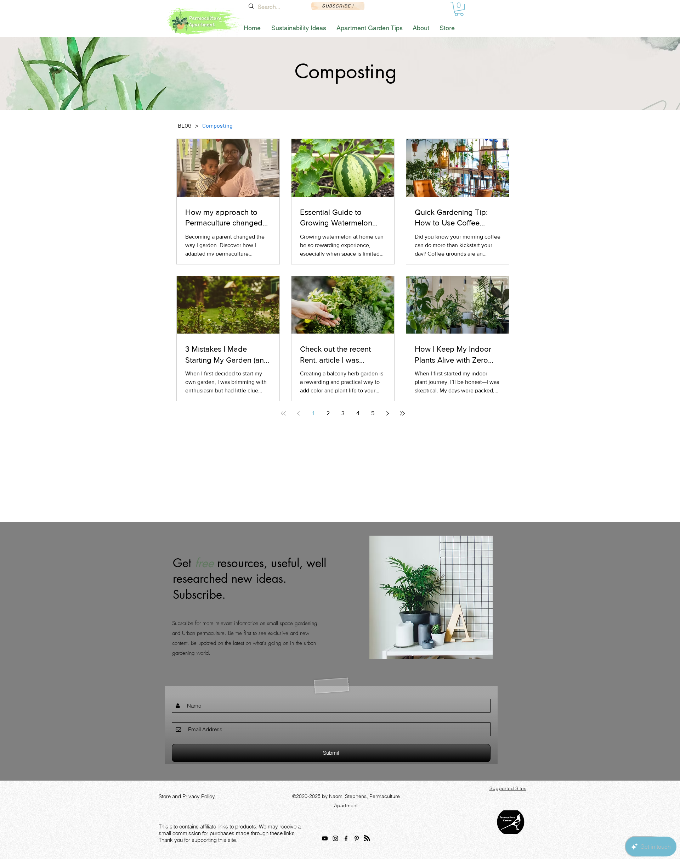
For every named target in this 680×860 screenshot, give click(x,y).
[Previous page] (298, 413)
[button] (459, 9)
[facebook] (346, 839)
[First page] (283, 413)
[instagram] (335, 839)
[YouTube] (324, 839)
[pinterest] (356, 839)
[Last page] (402, 413)
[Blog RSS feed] (367, 840)
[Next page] (387, 413)
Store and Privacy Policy (187, 797)
